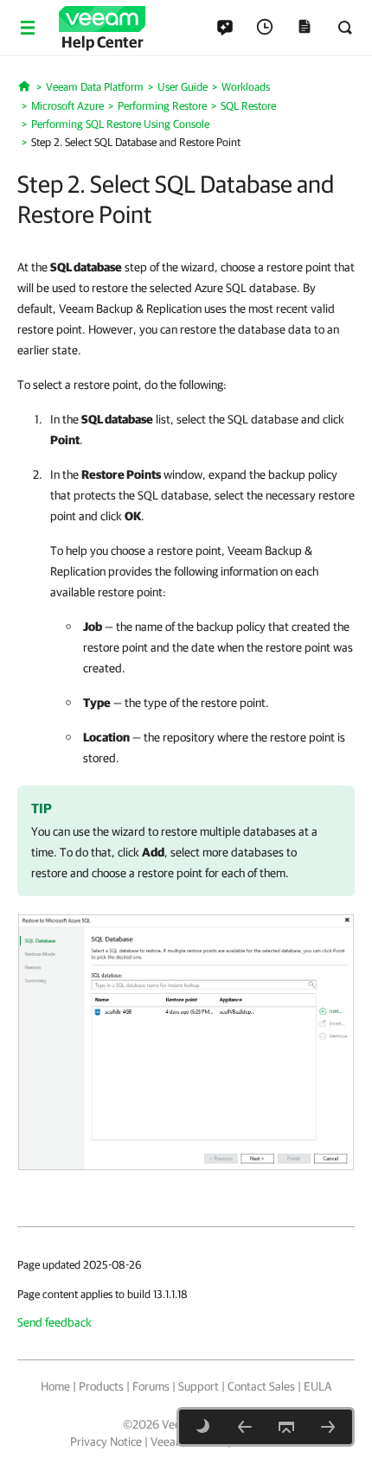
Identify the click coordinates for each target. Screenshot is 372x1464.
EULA (317, 1386)
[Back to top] (286, 1426)
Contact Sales (261, 1386)
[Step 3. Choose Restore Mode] (327, 1426)
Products (101, 1386)
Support (198, 1386)
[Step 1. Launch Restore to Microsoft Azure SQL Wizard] (244, 1426)
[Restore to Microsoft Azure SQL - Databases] (186, 1041)
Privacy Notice (106, 1441)
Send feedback (54, 1322)
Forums (151, 1386)
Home (55, 1386)
